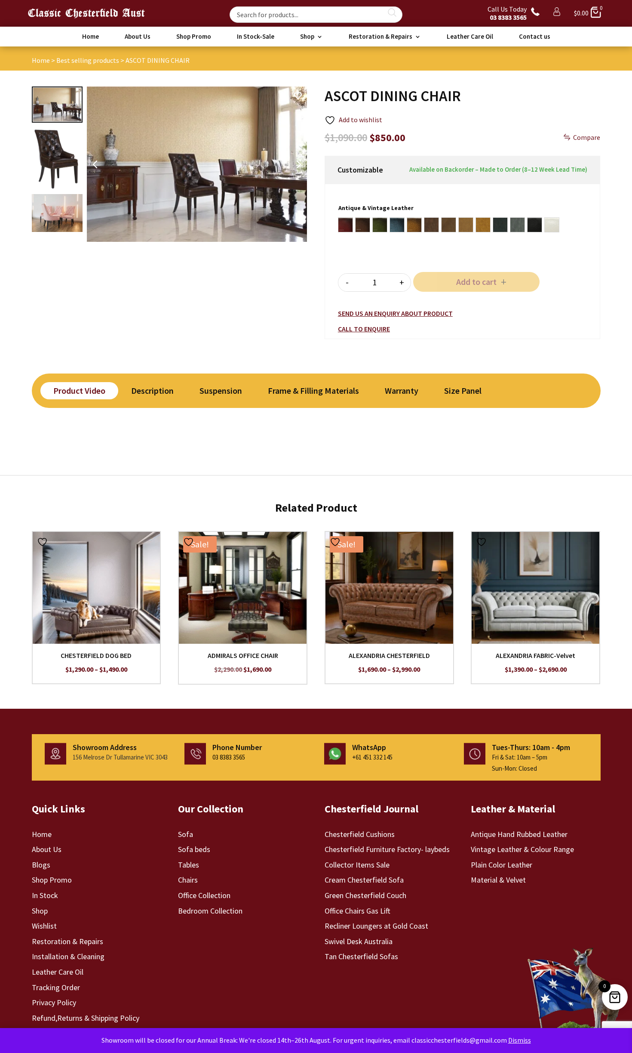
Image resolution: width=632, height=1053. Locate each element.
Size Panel (463, 390)
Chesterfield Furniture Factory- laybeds (387, 849)
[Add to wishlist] (43, 541)
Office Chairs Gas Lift (357, 911)
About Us (137, 37)
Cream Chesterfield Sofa (364, 880)
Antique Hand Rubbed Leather (519, 834)
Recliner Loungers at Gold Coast (376, 926)
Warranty (401, 390)
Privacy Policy (54, 1002)
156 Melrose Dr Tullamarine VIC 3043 (120, 757)
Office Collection (204, 895)
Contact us (534, 37)
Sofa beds (194, 849)
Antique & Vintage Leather (376, 208)
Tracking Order (56, 987)
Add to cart (476, 281)
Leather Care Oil (470, 37)
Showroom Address (105, 747)
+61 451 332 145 (372, 757)
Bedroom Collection (210, 911)
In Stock (45, 895)
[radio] (345, 224)
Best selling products (87, 60)
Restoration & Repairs (380, 37)
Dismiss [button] (519, 1040)
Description (152, 390)
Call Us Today (507, 13)
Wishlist (44, 926)
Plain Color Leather (501, 865)
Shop (307, 37)
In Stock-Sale (255, 37)
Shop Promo (193, 37)
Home (90, 37)
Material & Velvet (498, 880)
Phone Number (237, 747)
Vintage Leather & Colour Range (522, 849)
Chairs (188, 880)
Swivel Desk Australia (359, 941)
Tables (188, 865)
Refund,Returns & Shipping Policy (85, 1018)
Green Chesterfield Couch (365, 895)
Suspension (220, 390)
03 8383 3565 (228, 757)
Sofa (185, 834)
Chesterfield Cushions (360, 834)
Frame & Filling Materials (313, 390)
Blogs (41, 865)
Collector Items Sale (357, 865)
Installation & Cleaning (68, 956)
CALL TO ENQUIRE (364, 328)
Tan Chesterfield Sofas (361, 956)
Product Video (79, 390)
